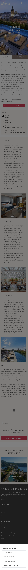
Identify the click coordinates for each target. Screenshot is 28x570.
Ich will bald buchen (9, 561)
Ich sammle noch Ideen (10, 552)
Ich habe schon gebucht (10, 565)
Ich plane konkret (8, 556)
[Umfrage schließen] (14, 285)
